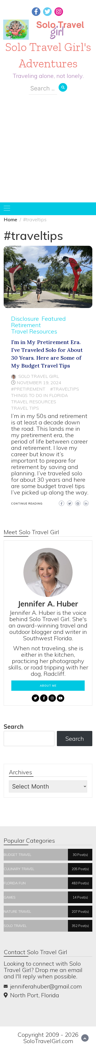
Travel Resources (34, 331)
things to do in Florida (39, 395)
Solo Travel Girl (38, 376)
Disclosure (25, 318)
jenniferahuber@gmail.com (46, 986)
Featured (54, 318)
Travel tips (25, 408)
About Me (48, 685)
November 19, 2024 (39, 382)
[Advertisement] (48, 152)
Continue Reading (27, 503)
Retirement (26, 325)
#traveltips (64, 389)
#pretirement (28, 389)
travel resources (33, 402)
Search (14, 726)
